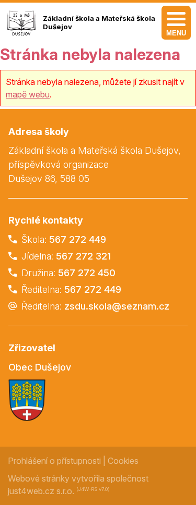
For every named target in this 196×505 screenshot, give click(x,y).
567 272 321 (83, 256)
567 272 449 (77, 239)
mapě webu (28, 94)
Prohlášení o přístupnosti (54, 460)
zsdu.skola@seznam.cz (116, 306)
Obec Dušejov (39, 367)
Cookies (123, 460)
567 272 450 (87, 272)
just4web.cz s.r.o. (41, 491)
